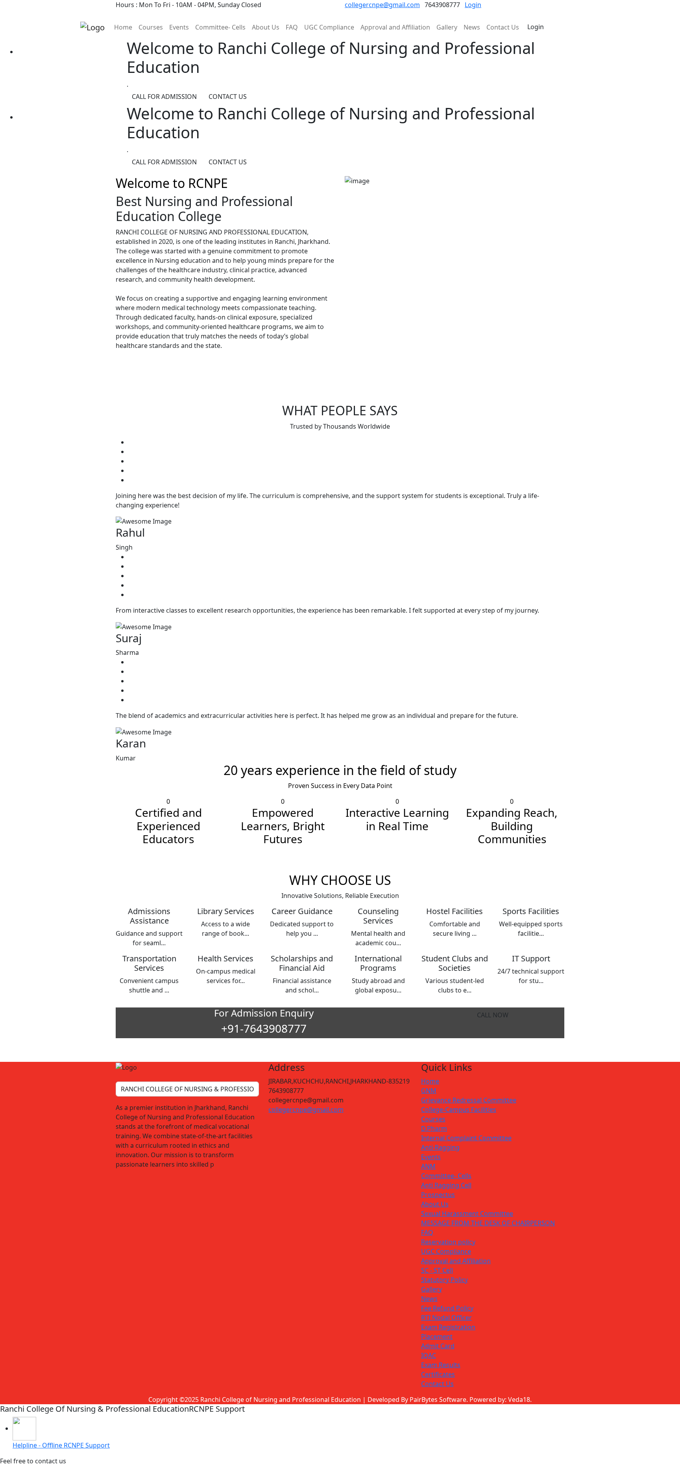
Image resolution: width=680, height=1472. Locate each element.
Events (179, 27)
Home (123, 27)
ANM (428, 1166)
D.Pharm (434, 1128)
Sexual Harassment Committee (467, 1213)
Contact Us (502, 27)
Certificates (438, 1374)
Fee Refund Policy (447, 1308)
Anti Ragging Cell (446, 1185)
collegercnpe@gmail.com (382, 4)
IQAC (428, 1355)
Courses (151, 27)
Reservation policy (448, 1242)
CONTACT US (228, 96)
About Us (265, 27)
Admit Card (438, 1346)
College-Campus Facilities (458, 1109)
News (472, 27)
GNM (428, 1090)
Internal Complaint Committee (466, 1138)
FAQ (292, 27)
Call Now (492, 1015)
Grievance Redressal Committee (468, 1100)
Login (473, 4)
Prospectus (438, 1194)
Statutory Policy (444, 1279)
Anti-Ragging (440, 1147)
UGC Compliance (329, 27)
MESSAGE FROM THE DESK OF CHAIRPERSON (488, 1223)
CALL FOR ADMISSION (164, 96)
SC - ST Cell (437, 1270)
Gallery (446, 27)
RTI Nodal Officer (446, 1317)
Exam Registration (448, 1327)
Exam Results (440, 1364)
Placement (437, 1336)
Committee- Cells (220, 27)
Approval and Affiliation (395, 27)
